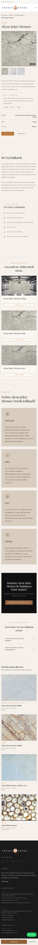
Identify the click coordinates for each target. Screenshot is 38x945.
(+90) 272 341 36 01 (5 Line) (9, 900)
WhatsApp (21, 133)
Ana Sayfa (4, 15)
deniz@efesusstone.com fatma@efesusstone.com (16, 902)
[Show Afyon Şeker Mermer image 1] (4, 71)
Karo (18, 107)
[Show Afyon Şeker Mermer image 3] (21, 71)
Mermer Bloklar (19, 15)
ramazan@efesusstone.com (9, 932)
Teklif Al (14, 942)
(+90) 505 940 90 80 (7, 930)
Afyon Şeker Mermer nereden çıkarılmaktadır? (19, 649)
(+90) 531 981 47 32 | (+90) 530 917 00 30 (13, 898)
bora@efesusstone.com (8, 920)
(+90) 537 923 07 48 (6, 1)
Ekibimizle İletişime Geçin (19, 602)
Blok (12, 107)
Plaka (6, 107)
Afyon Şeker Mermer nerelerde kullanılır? (19, 639)
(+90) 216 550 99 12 (7, 917)
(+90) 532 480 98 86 (7, 915)
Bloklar (11, 15)
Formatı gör (19, 305)
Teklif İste (8, 133)
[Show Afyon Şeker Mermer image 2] (13, 71)
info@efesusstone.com (8, 925)
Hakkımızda (4, 881)
